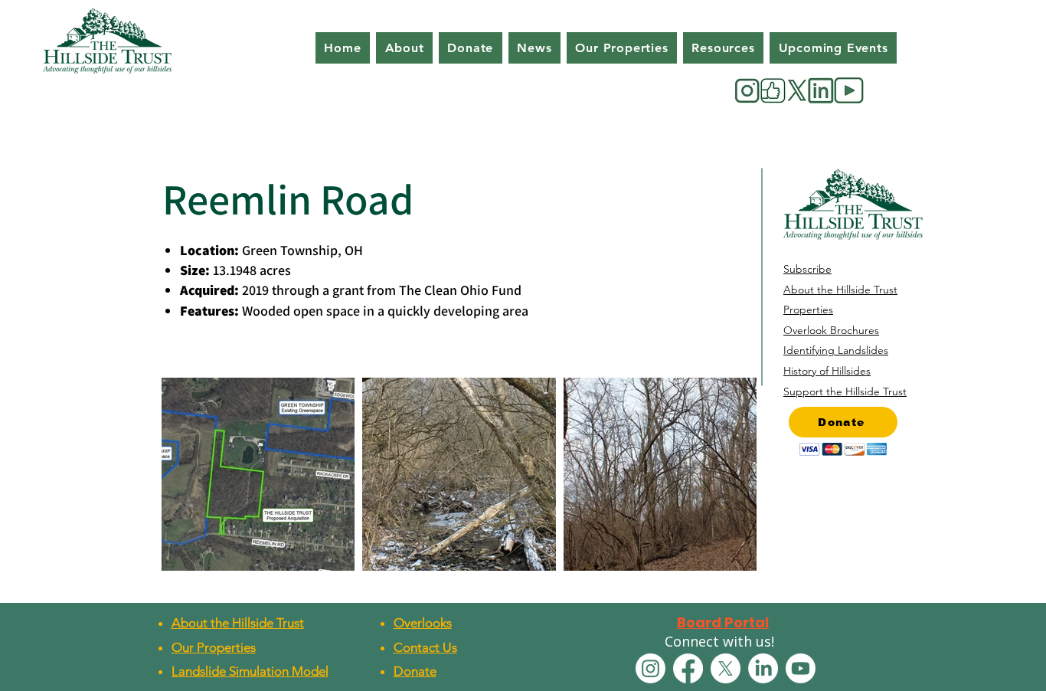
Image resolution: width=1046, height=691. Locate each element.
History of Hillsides (827, 371)
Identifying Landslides (835, 350)
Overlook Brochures (831, 330)
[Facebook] (688, 668)
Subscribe (807, 269)
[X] (725, 668)
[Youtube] (801, 668)
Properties (808, 309)
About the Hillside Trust (840, 289)
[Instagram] (650, 668)
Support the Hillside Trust (845, 391)
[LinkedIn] (763, 668)
